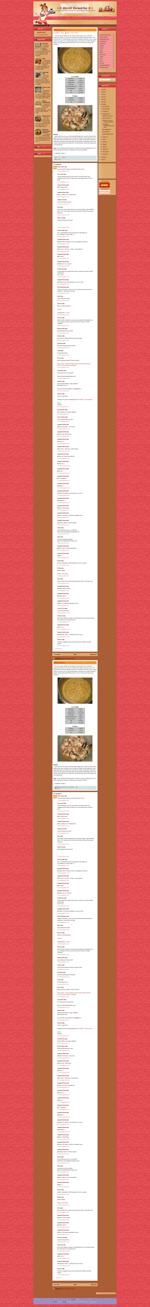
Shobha (59, 560)
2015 (102, 97)
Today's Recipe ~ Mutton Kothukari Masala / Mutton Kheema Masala (74, 364)
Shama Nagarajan (61, 287)
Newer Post (56, 1284)
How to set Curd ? (106, 118)
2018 (102, 92)
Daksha (59, 527)
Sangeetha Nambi (41, 32)
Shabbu (59, 568)
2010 (102, 159)
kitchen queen (60, 167)
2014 (102, 99)
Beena (58, 296)
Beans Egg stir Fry (106, 129)
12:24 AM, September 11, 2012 (63, 629)
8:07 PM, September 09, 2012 (63, 414)
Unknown (59, 303)
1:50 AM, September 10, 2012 (63, 524)
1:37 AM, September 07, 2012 (63, 182)
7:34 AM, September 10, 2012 (63, 590)
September (105, 114)
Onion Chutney (106, 131)
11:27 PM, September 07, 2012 (63, 378)
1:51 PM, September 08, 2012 (63, 390)
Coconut (67, 312)
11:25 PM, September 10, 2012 (63, 621)
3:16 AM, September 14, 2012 (63, 645)
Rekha (58, 537)
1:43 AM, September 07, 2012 (63, 189)
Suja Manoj (60, 343)
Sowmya (59, 309)
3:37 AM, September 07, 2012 (63, 258)
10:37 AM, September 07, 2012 (63, 347)
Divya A (59, 358)
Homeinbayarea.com (93, 1301)
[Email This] (58, 157)
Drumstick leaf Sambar (108, 134)
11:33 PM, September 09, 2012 (63, 495)
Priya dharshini (61, 409)
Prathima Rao (60, 269)
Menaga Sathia (61, 328)
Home (75, 654)
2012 (102, 104)
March (104, 149)
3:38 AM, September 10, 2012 (63, 543)
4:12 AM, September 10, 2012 (63, 1205)
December (105, 106)
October (105, 111)
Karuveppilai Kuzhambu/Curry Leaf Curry (108, 126)
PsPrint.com (59, 1301)
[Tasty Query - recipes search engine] (104, 193)
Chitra (58, 579)
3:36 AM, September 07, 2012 (63, 251)
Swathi (59, 350)
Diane (58, 207)
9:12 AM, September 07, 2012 (63, 333)
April (104, 147)
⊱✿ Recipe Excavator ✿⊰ (75, 8)
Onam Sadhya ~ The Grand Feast (84, 399)
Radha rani (60, 218)
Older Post (94, 1284)
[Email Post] (55, 157)
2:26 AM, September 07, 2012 (63, 844)
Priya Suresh (60, 174)
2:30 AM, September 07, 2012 (63, 236)
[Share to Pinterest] (65, 157)
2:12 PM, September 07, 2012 (63, 367)
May (104, 144)
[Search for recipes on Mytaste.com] (103, 189)
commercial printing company (72, 1301)
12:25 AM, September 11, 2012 (63, 636)
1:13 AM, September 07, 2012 (63, 171)
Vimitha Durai (60, 199)
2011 (102, 157)
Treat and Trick (61, 608)
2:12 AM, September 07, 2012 (63, 204)
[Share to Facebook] (63, 157)
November (105, 109)
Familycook (60, 616)
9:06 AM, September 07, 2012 (63, 325)
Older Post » (93, 654)
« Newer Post (56, 654)
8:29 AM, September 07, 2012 (63, 314)
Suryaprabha (60, 370)
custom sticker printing (83, 1301)
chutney (58, 159)
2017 (102, 94)
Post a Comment (59, 648)
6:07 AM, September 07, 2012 (63, 284)
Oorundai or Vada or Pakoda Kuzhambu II (108, 121)
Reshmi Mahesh (61, 417)
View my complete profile (41, 34)
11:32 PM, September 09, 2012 (63, 443)
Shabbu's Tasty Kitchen (62, 574)
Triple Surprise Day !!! (107, 116)
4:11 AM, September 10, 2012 (63, 565)
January (105, 154)
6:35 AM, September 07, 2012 (63, 293)
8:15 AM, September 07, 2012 (63, 300)
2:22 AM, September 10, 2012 (63, 1163)
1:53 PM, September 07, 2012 (63, 355)
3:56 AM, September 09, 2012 (63, 406)
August (104, 137)
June (104, 142)
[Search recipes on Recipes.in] (103, 181)
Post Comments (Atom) (69, 658)
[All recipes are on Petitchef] (104, 187)
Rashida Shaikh (61, 230)
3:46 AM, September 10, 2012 (63, 550)
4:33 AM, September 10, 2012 (63, 583)
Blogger (77, 1299)
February (105, 151)
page (77, 389)
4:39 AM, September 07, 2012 (63, 276)
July (104, 139)
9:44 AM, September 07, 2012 (63, 340)
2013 (102, 102)
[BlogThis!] (60, 157)
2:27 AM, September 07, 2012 (63, 227)
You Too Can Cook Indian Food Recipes (66, 365)
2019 (102, 89)
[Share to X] (61, 157)
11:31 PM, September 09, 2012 (63, 428)
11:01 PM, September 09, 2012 (63, 421)
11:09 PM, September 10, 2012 (63, 612)
